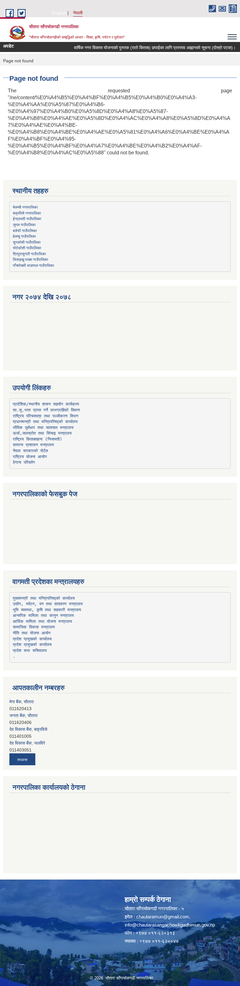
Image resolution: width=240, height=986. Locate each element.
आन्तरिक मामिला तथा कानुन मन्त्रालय (43, 615)
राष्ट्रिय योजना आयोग (30, 456)
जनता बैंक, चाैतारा (23, 712)
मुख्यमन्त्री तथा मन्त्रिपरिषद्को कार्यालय (44, 598)
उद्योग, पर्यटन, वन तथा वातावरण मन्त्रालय (47, 603)
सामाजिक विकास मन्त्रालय (34, 627)
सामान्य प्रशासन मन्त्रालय (33, 444)
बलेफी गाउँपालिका (25, 230)
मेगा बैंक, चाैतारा (21, 698)
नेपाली (77, 12)
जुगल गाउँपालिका (24, 224)
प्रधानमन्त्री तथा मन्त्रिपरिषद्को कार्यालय (45, 421)
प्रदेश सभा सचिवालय (30, 650)
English (59, 12)
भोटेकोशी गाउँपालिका (27, 247)
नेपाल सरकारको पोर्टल (30, 450)
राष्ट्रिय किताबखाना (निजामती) (37, 439)
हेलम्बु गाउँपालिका (24, 236)
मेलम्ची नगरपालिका (25, 206)
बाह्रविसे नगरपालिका (27, 212)
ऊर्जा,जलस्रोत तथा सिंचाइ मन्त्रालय (42, 433)
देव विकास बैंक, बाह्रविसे (28, 725)
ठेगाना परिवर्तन (24, 462)
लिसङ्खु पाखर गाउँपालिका (30, 259)
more (22, 759)
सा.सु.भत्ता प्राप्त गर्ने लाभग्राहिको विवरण (46, 410)
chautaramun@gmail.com (162, 916)
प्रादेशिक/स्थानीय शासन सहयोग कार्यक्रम (46, 404)
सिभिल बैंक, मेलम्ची (23, 753)
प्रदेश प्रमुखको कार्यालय (32, 639)
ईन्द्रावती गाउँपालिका (27, 218)
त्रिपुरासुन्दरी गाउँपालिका (29, 253)
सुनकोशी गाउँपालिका (27, 242)
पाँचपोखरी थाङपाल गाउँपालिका (33, 265)
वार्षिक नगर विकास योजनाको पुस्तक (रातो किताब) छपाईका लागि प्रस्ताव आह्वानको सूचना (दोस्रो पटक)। (147, 47)
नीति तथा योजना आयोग (32, 633)
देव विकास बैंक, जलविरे (27, 739)
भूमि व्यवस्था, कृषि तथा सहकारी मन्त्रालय (47, 609)
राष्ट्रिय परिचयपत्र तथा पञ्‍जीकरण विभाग (45, 416)
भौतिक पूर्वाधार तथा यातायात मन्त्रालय (43, 427)
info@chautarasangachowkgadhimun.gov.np (170, 924)
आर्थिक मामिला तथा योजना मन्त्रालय (42, 621)
